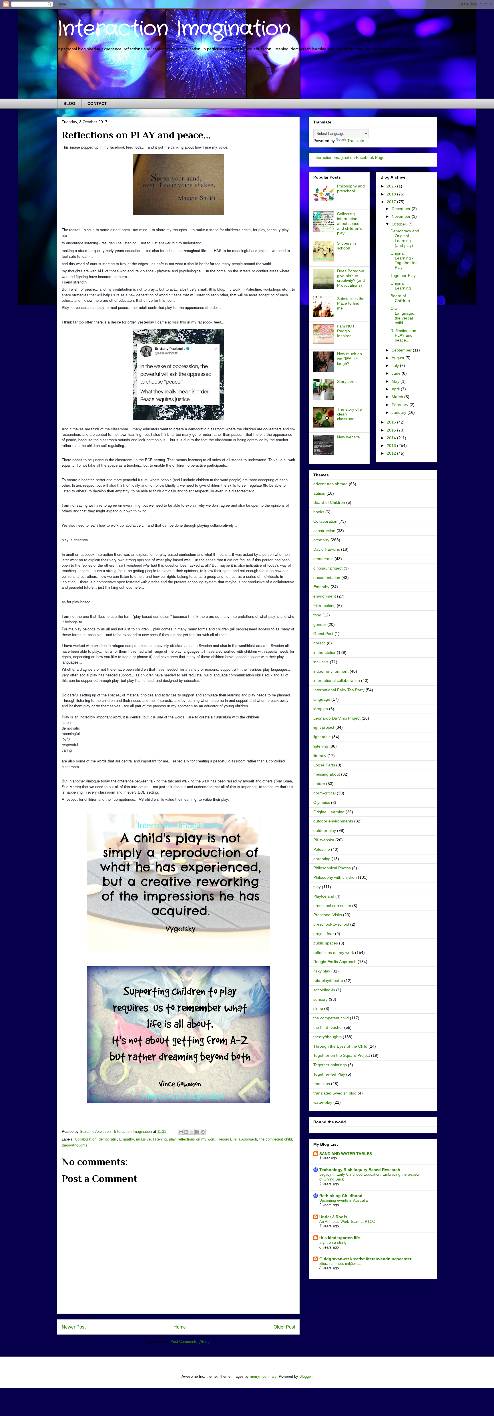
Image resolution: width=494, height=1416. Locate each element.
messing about (326, 774)
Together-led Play (329, 1074)
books (318, 512)
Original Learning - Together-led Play (404, 260)
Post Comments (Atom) (190, 1341)
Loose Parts (324, 765)
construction (324, 530)
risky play (321, 971)
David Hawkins (326, 549)
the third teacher (328, 1027)
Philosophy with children (335, 877)
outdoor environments (333, 821)
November (402, 216)
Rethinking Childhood (340, 1195)
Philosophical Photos (332, 868)
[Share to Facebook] (197, 1132)
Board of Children (400, 298)
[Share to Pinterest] (203, 1132)
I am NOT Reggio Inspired (346, 331)
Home (180, 1327)
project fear (323, 933)
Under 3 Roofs (333, 1217)
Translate (355, 140)
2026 (392, 186)
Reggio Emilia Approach (237, 1139)
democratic (108, 1139)
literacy (319, 755)
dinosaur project (327, 568)
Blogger (305, 1376)
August (398, 358)
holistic (319, 643)
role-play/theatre (328, 980)
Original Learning (401, 285)
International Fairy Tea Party (338, 690)
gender (319, 624)
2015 (392, 430)
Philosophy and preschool (351, 188)
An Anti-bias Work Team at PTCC (347, 1221)
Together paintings (330, 1065)
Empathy (126, 1139)
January (399, 412)
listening (160, 1139)
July (396, 365)
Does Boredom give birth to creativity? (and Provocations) (351, 278)
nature (319, 783)
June (397, 373)
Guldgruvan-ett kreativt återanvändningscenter (365, 1259)
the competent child (275, 1139)
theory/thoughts (74, 1145)
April (396, 389)
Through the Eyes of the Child (340, 1046)
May (396, 381)
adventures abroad (330, 484)
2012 (392, 453)
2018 (392, 194)
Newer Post (73, 1327)
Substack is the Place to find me (350, 303)
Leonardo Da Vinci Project (336, 718)
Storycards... (348, 381)
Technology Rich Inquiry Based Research (359, 1169)
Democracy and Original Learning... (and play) (405, 238)
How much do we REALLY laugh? (349, 358)
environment (324, 596)
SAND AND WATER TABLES (345, 1153)
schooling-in (324, 990)
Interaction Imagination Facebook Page (349, 157)
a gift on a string (332, 1242)
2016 (392, 422)
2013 (392, 445)
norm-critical (324, 793)
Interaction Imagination (173, 29)
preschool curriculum (332, 905)
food (317, 615)
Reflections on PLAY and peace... (403, 335)
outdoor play (324, 830)
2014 (392, 438)
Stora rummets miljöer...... (340, 1263)
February (400, 404)
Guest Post (323, 633)
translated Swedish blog (334, 1093)
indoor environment (330, 671)
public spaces (325, 943)
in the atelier (324, 652)
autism (319, 493)
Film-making (324, 605)
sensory (320, 999)
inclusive (143, 1139)
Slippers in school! (346, 245)
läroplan (320, 708)
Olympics (321, 802)
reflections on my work (196, 1139)
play (172, 1139)
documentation (326, 577)
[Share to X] (192, 1132)
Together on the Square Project (341, 1055)
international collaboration (336, 680)
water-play (322, 1102)
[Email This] (181, 1132)
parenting (321, 858)
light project (323, 727)
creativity (321, 540)
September (402, 350)
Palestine (321, 849)
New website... (350, 437)
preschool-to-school (331, 924)
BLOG (69, 103)
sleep (318, 1008)
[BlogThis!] (186, 1132)
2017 (392, 201)
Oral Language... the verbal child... (404, 315)
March (398, 396)
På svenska (323, 840)
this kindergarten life (339, 1237)
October (399, 224)
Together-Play (403, 275)
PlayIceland (323, 896)
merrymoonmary (263, 1376)
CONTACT (97, 103)
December (402, 208)
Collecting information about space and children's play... (349, 223)
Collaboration (85, 1139)
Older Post (284, 1327)
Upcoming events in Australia (343, 1200)
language (321, 699)
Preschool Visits (327, 914)
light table (322, 736)
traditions (321, 1083)
